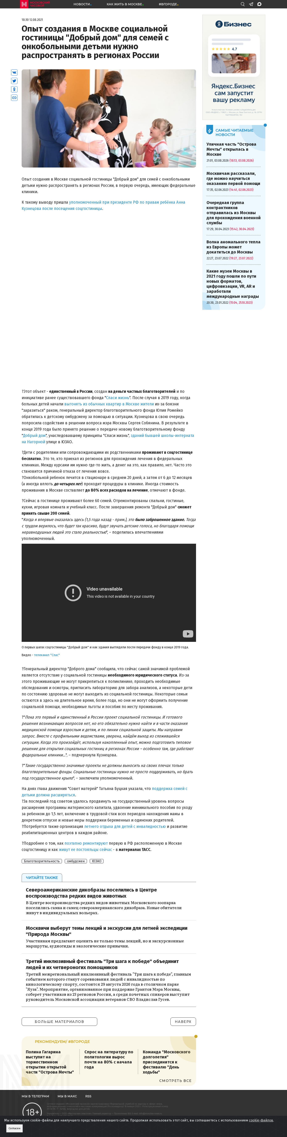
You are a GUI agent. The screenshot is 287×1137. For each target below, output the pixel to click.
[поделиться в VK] (14, 72)
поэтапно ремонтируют (86, 843)
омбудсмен (76, 861)
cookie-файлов (261, 1120)
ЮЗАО (96, 861)
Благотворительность (42, 861)
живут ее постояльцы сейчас (86, 849)
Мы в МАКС (67, 1096)
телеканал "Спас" (47, 655)
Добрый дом (34, 435)
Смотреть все (175, 1081)
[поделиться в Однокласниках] (14, 89)
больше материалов (59, 1022)
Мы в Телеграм (35, 1096)
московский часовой (40, 4)
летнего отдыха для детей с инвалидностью (125, 826)
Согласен (14, 1128)
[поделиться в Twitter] (14, 81)
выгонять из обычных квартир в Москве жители (109, 403)
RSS (88, 1096)
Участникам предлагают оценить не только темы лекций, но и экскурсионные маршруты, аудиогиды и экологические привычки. (105, 943)
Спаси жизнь (117, 397)
